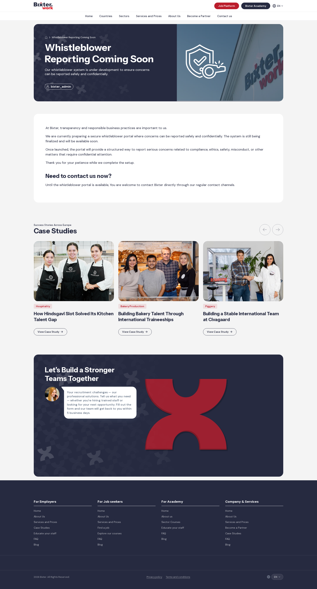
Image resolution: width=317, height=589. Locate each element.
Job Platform (226, 6)
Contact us (224, 16)
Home (89, 16)
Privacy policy (154, 577)
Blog (36, 544)
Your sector (238, 395)
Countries (105, 16)
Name (187, 358)
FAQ (36, 539)
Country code (192, 377)
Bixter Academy (255, 6)
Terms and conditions (178, 577)
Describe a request (196, 413)
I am (186, 395)
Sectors (124, 16)
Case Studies (42, 527)
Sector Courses (170, 522)
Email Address (240, 358)
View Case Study (48, 331)
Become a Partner (199, 16)
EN (278, 6)
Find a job (103, 527)
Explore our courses (110, 533)
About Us (174, 16)
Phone (235, 377)
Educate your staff (45, 533)
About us (166, 516)
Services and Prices (149, 16)
